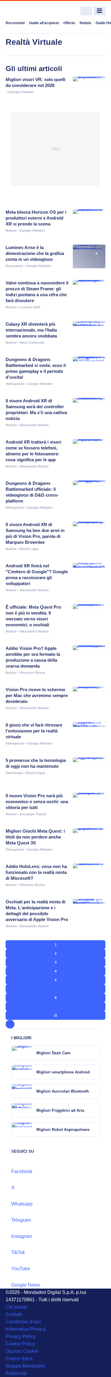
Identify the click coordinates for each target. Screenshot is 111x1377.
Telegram (21, 1220)
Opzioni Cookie (22, 1351)
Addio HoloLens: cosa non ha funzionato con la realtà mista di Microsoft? (36, 872)
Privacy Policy (21, 1336)
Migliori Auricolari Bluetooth (62, 1091)
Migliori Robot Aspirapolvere (62, 1129)
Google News (25, 1284)
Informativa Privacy (26, 1329)
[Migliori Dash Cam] (95, 1052)
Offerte (69, 23)
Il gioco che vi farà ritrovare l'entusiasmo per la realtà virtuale (34, 730)
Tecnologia (14, 773)
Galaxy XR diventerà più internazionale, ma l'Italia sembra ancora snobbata (31, 330)
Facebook (21, 1171)
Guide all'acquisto (44, 23)
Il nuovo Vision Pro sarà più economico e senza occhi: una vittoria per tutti (37, 801)
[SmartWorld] (28, 11)
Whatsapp (22, 1203)
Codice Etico (19, 1358)
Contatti (14, 1314)
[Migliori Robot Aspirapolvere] (95, 1129)
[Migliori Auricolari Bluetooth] (95, 1091)
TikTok (18, 1252)
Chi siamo (16, 1307)
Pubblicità (16, 1373)
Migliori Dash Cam (53, 1053)
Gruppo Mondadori (25, 1365)
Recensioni (15, 23)
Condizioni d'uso (23, 1321)
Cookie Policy (20, 1343)
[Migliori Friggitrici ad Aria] (95, 1110)
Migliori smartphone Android (63, 1072)
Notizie (85, 23)
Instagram (21, 1236)
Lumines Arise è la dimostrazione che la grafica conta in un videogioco (35, 253)
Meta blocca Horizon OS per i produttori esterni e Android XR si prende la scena (36, 218)
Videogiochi (15, 384)
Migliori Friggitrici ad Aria (60, 1110)
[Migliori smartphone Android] (95, 1072)
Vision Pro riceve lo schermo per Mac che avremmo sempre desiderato (37, 695)
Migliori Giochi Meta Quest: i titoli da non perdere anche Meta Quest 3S (35, 836)
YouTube (20, 1268)
